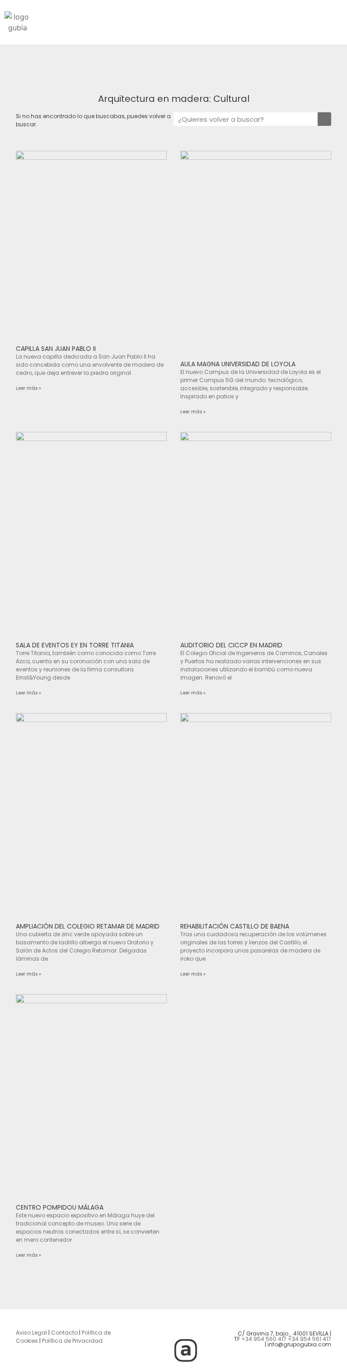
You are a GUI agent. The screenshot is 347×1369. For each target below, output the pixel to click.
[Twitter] (161, 1325)
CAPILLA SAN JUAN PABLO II (56, 348)
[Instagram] (136, 1325)
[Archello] (185, 1350)
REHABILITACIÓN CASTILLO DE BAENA (234, 926)
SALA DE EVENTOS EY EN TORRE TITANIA (75, 645)
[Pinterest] (161, 1350)
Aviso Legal (31, 1332)
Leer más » (28, 388)
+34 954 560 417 (263, 1339)
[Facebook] (185, 1325)
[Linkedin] (210, 1325)
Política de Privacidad (72, 1341)
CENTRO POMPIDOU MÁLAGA (59, 1207)
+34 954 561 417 (309, 1339)
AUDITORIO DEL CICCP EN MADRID (231, 645)
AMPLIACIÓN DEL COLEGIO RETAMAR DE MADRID (87, 926)
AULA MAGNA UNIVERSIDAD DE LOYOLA (237, 364)
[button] (188, 18)
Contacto (64, 1332)
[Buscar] (324, 119)
